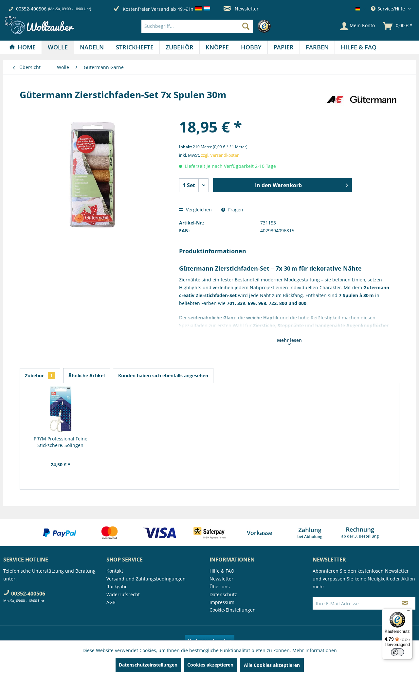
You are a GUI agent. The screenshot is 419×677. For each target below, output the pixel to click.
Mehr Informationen (314, 650)
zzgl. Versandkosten (220, 155)
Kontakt (114, 571)
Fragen (235, 209)
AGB (111, 602)
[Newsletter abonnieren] (405, 603)
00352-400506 (31, 9)
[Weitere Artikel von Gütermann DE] (361, 101)
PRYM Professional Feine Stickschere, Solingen (60, 442)
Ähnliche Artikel (86, 375)
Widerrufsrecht (123, 594)
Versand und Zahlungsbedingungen (146, 579)
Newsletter (246, 9)
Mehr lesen (289, 340)
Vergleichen (198, 209)
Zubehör (39, 375)
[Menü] (408, 612)
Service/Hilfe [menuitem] (391, 9)
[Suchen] (246, 26)
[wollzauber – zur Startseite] (39, 25)
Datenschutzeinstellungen (148, 665)
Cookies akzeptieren (210, 665)
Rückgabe (117, 586)
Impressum (222, 602)
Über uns (220, 586)
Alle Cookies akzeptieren (272, 665)
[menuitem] (207, 26)
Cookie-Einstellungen (233, 610)
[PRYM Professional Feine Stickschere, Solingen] (60, 409)
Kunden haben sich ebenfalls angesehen (163, 375)
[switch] (397, 652)
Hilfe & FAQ (222, 571)
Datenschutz (223, 594)
